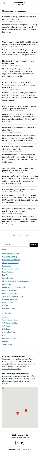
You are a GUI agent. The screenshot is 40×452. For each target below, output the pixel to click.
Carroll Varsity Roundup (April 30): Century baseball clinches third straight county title (18, 84)
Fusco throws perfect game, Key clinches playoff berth (19, 128)
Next (26, 235)
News (4, 335)
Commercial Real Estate (11, 260)
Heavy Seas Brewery (9, 257)
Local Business (7, 272)
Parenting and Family (10, 338)
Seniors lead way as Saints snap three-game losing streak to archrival (18, 169)
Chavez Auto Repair (9, 293)
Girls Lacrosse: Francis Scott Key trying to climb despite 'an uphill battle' (19, 107)
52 (20, 235)
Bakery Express (7, 302)
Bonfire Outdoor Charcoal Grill (13, 287)
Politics (5, 341)
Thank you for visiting (10, 263)
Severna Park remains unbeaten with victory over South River (17, 147)
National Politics (8, 332)
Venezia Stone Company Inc (12, 296)
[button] (18, 413)
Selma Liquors (7, 278)
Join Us (4, 275)
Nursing (5, 305)
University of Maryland (10, 253)
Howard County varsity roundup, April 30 (19, 189)
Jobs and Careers (8, 308)
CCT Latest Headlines (10, 323)
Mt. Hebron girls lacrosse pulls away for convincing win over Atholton (18, 209)
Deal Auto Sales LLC (9, 290)
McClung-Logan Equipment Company (16, 281)
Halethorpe (6, 329)
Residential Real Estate (10, 269)
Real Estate (6, 266)
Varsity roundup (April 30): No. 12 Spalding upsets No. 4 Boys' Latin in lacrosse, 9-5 (20, 43)
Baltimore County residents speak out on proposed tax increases (19, 17)
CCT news (6, 326)
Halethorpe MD (20, 2)
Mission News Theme (14, 449)
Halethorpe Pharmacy (10, 299)
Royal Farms (6, 284)
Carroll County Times (10, 320)
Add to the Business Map (11, 369)
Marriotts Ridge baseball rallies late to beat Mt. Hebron (18, 62)
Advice (4, 317)
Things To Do (7, 344)
